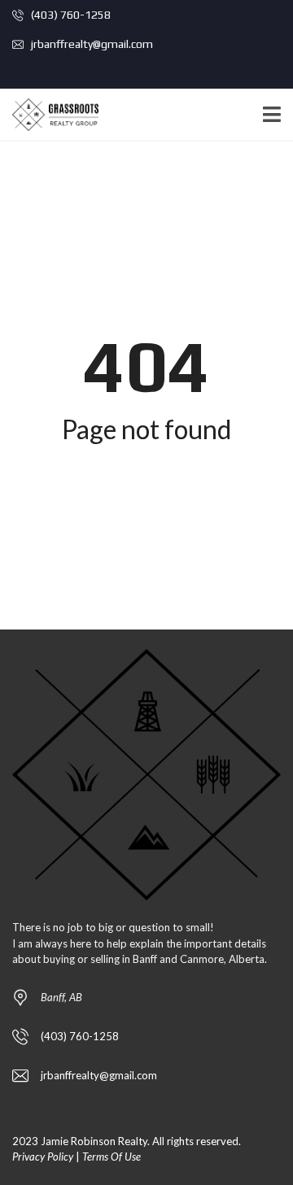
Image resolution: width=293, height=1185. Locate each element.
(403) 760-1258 (69, 14)
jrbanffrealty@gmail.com (90, 43)
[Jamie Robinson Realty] (49, 115)
